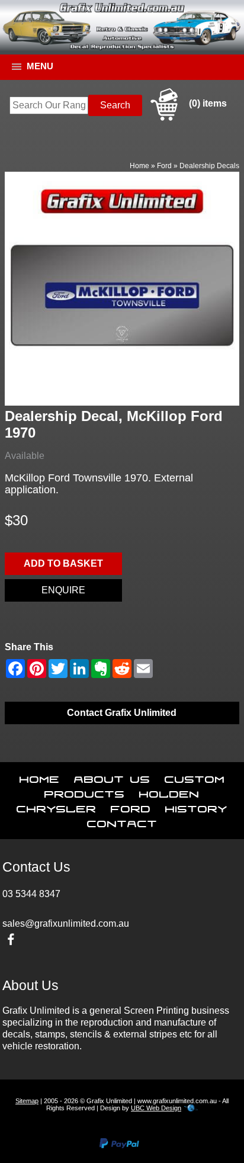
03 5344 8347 (31, 894)
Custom (195, 777)
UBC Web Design (156, 1107)
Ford (164, 166)
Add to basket (63, 563)
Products (84, 791)
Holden (169, 791)
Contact (122, 821)
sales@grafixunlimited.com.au (65, 923)
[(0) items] (187, 119)
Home (139, 166)
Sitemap (26, 1100)
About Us (112, 777)
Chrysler (57, 806)
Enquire (63, 590)
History (196, 806)
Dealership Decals (209, 166)
